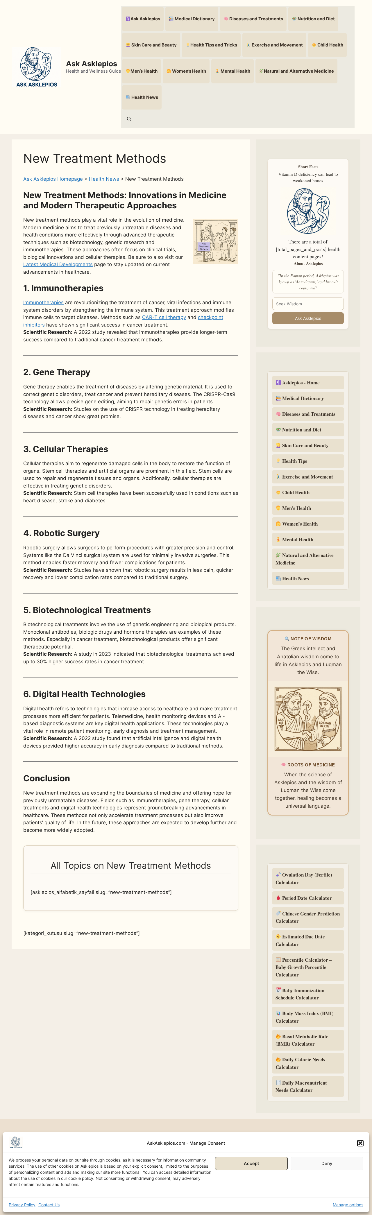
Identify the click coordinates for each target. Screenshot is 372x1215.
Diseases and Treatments (255, 18)
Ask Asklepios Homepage (53, 179)
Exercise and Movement (277, 45)
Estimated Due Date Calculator (300, 940)
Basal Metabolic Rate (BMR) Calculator (302, 1040)
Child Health (329, 45)
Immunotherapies (43, 302)
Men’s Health (144, 71)
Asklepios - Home (300, 382)
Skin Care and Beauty (153, 45)
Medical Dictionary (194, 18)
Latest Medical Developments (58, 264)
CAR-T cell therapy (164, 317)
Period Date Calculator (306, 898)
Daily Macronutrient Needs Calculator (301, 1086)
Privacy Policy (22, 1204)
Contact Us (49, 1204)
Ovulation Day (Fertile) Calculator (304, 878)
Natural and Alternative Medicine (299, 71)
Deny (326, 1163)
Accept (251, 1163)
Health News (144, 97)
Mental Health (235, 71)
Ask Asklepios (91, 63)
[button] (360, 1143)
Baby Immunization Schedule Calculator (300, 994)
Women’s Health (188, 71)
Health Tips (294, 461)
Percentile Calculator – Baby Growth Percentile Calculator (304, 967)
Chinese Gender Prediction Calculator (308, 917)
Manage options (348, 1204)
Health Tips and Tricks (213, 45)
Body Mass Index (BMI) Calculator (305, 1017)
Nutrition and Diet (316, 18)
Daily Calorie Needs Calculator (300, 1063)
